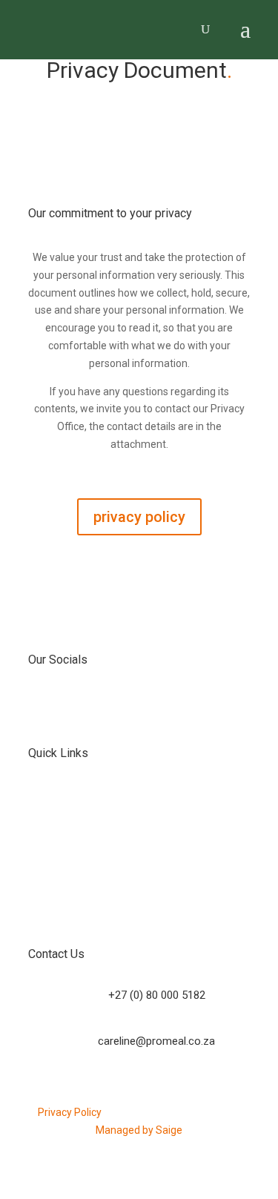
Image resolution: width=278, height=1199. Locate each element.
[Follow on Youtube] (184, 707)
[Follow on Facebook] (124, 707)
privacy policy (139, 517)
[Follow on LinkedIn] (95, 707)
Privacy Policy (70, 1112)
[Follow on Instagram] (154, 707)
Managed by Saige (139, 1130)
